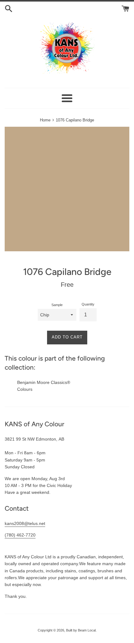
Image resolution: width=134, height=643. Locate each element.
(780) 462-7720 (20, 534)
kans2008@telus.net (25, 523)
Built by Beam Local (81, 630)
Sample (57, 305)
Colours (24, 389)
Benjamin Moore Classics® (43, 382)
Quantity (88, 304)
